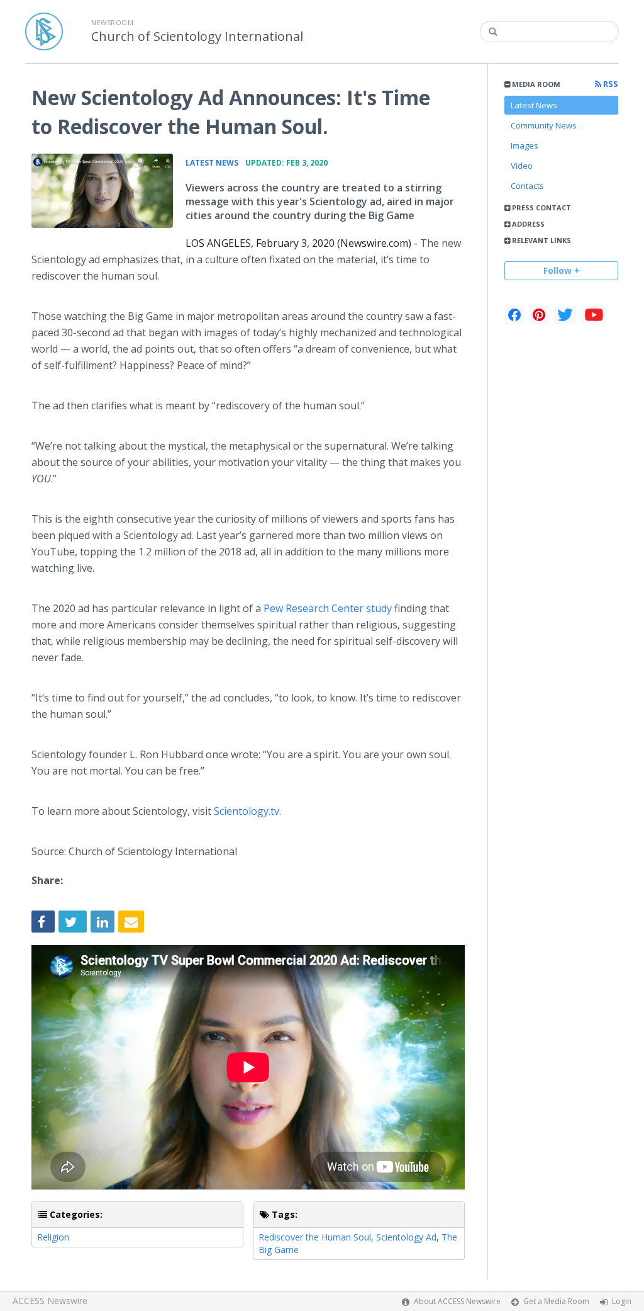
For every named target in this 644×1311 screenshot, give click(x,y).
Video (522, 165)
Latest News (534, 105)
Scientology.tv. (246, 811)
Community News (544, 125)
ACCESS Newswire (50, 1301)
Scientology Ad (406, 1237)
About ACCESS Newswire (457, 1301)
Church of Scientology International (197, 36)
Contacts (527, 185)
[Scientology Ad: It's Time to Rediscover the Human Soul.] (102, 191)
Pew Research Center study (328, 608)
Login (621, 1301)
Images (524, 145)
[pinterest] (539, 315)
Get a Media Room (556, 1301)
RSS (609, 84)
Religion (53, 1237)
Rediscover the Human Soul (314, 1237)
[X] (565, 315)
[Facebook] (514, 315)
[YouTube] (594, 315)
